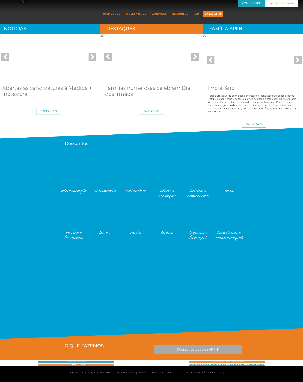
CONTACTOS (76, 372)
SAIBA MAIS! (254, 124)
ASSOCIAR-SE (213, 14)
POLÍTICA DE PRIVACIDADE (155, 372)
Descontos (76, 143)
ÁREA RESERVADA (282, 3)
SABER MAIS (49, 111)
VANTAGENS (159, 13)
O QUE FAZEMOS (136, 13)
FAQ (196, 13)
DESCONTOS (180, 13)
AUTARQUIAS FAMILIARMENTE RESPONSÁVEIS (229, 363)
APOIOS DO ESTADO (229, 360)
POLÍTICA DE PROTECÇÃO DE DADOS (199, 372)
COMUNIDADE (251, 3)
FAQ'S (92, 372)
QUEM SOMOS (111, 13)
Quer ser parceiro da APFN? (198, 349)
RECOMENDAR (125, 372)
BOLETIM (106, 372)
